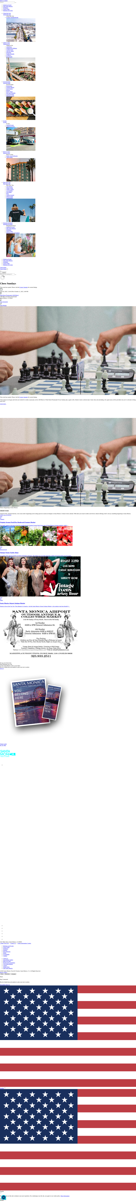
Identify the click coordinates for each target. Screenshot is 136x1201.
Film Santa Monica (8, 6)
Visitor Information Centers (24, 943)
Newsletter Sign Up (5, 984)
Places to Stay (6, 151)
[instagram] (4, 928)
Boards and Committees (9, 962)
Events (5, 121)
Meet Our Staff (7, 961)
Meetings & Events (8, 10)
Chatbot (5, 956)
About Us (5, 958)
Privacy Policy (3, 972)
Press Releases (6, 951)
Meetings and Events (8, 946)
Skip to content (3, 0)
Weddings (5, 7)
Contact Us (13, 943)
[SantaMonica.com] (8, 761)
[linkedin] (4, 933)
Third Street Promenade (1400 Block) (9, 295)
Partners (5, 950)
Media (4, 953)
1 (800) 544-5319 (4, 943)
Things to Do (6, 42)
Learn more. (3, 404)
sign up (2, 668)
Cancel (4, 272)
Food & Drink (6, 81)
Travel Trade (6, 9)
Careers (5, 965)
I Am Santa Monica (8, 964)
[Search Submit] (15, 2)
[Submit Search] (15, 274)
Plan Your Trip (6, 182)
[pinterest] (4, 936)
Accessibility (6, 954)
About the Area (7, 13)
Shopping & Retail (7, 223)
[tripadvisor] (4, 939)
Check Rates (9, 157)
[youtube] (4, 931)
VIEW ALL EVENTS (5, 515)
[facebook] (4, 765)
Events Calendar (23, 287)
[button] (68, 1140)
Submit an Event (7, 5)
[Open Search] (7, 269)
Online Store (6, 967)
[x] (69, 925)
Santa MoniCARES (8, 960)
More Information (65, 1196)
